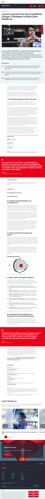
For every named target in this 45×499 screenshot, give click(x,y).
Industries (13, 475)
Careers (3, 475)
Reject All (33, 494)
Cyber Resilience (6, 5)
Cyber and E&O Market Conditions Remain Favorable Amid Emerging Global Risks (20, 432)
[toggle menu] (42, 1)
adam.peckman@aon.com (12, 374)
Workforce (22, 479)
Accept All (33, 496)
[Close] (44, 494)
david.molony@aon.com (11, 369)
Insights (12, 477)
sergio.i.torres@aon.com (11, 384)
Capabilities (13, 473)
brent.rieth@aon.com (11, 379)
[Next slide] (6, 437)
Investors (3, 477)
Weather (22, 477)
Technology (23, 475)
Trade (22, 473)
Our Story (3, 473)
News (3, 479)
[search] (40, 2)
